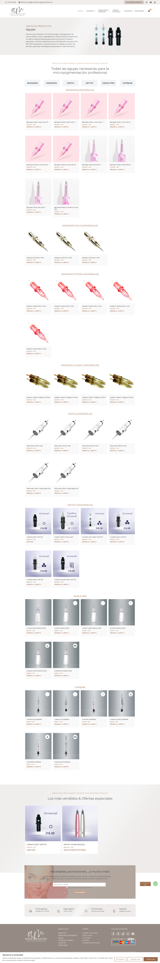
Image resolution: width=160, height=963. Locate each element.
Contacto (85, 940)
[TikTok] (155, 2)
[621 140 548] (10, 2)
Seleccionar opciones (75, 850)
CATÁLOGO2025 (146, 884)
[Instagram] (147, 2)
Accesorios (62, 943)
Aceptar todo (150, 959)
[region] (80, 957)
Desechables (63, 945)
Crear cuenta (87, 935)
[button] (134, 2)
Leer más (30, 542)
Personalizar (120, 959)
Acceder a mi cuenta (90, 933)
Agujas (60, 938)
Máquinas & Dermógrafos (67, 935)
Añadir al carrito (34, 127)
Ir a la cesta (86, 938)
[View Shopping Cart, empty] (149, 11)
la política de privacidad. (85, 887)
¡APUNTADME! (80, 892)
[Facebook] (151, 2)
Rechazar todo (135, 959)
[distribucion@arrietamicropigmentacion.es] (35, 2)
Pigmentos (62, 933)
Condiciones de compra (91, 943)
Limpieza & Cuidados (65, 940)
